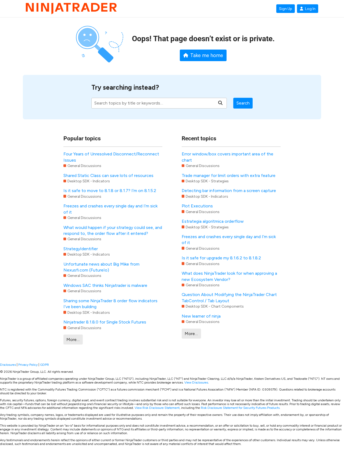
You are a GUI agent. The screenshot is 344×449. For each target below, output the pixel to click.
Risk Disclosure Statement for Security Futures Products (240, 408)
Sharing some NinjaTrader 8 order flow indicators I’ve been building (110, 303)
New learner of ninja (201, 316)
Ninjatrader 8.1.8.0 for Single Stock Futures (104, 322)
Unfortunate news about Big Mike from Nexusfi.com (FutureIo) (101, 267)
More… (73, 339)
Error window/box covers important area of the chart (227, 156)
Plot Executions (197, 205)
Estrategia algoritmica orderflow (213, 221)
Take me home (206, 55)
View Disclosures (196, 382)
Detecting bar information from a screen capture (229, 190)
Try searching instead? (125, 87)
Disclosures (8, 365)
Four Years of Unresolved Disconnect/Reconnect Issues (111, 156)
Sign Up (285, 8)
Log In (310, 8)
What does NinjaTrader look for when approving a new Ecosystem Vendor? (229, 276)
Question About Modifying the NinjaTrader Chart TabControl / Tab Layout (229, 297)
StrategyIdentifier (80, 248)
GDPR (44, 365)
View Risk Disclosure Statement (157, 408)
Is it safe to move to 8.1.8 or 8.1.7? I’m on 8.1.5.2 (109, 190)
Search (243, 103)
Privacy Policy (28, 365)
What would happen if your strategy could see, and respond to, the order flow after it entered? (112, 230)
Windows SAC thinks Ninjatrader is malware (105, 285)
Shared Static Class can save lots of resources (108, 175)
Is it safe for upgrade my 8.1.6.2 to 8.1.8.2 (221, 257)
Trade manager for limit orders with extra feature (228, 175)
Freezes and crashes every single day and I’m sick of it (110, 208)
